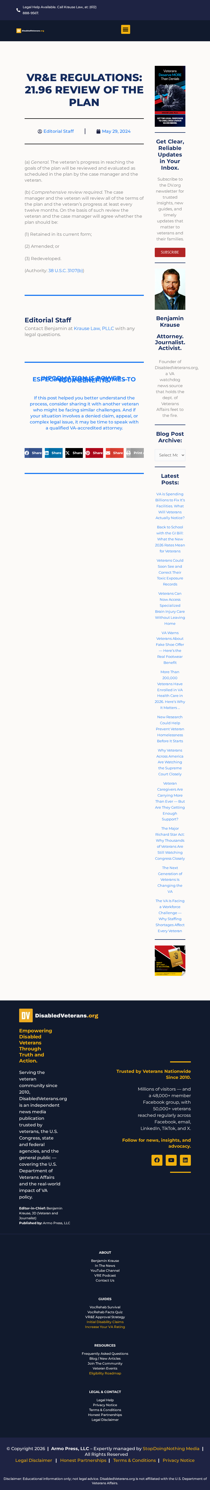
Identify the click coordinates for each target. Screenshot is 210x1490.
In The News (105, 1266)
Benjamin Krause (105, 1261)
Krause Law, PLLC (94, 328)
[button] (125, 29)
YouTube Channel (105, 1270)
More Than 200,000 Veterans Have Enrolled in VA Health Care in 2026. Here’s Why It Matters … (170, 690)
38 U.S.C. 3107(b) (65, 270)
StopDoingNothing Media (171, 1448)
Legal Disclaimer (105, 1420)
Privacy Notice (105, 1405)
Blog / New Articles (105, 1358)
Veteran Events (105, 1368)
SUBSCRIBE (170, 252)
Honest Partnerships (105, 1415)
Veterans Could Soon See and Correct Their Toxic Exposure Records (170, 572)
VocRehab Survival (105, 1307)
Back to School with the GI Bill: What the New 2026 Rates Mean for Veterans (170, 539)
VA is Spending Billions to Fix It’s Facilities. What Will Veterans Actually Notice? (170, 506)
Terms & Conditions (105, 1410)
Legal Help (105, 1400)
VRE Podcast (105, 1275)
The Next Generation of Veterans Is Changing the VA (170, 879)
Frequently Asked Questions (105, 1353)
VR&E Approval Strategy (105, 1317)
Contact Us (105, 1280)
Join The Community (105, 1363)
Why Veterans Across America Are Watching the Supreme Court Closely (169, 762)
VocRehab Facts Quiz (105, 1312)
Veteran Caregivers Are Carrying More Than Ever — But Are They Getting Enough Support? (170, 801)
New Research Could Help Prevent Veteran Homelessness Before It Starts (170, 729)
